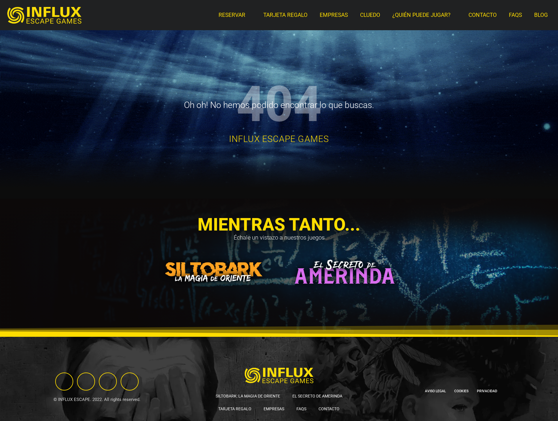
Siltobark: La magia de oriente (248, 396)
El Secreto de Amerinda (317, 396)
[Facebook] (108, 382)
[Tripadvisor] (86, 382)
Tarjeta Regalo (285, 15)
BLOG (541, 15)
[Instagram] (64, 382)
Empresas (334, 15)
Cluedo (370, 15)
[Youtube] (130, 382)
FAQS (515, 15)
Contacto (482, 15)
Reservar (232, 15)
